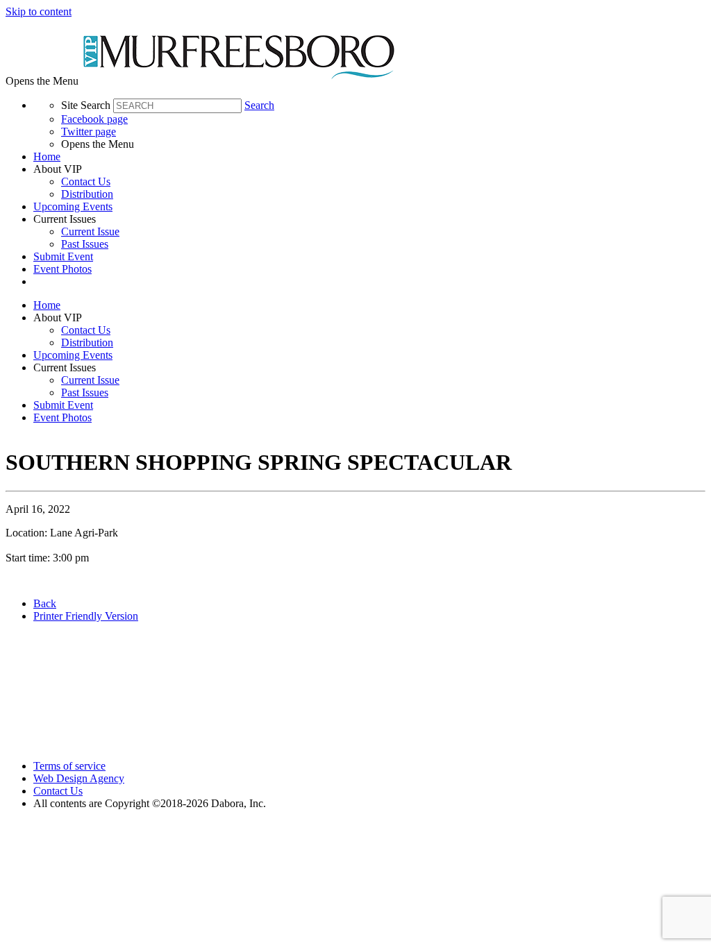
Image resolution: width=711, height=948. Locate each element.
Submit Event (63, 256)
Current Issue (90, 231)
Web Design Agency (78, 778)
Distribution (87, 194)
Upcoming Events (72, 206)
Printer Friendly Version (85, 616)
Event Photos (62, 269)
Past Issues (84, 244)
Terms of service (69, 766)
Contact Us (85, 181)
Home (46, 156)
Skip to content (39, 11)
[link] (369, 157)
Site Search (85, 105)
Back (44, 603)
